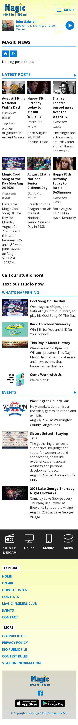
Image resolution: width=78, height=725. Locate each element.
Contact (10, 617)
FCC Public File (14, 636)
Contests (10, 597)
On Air (7, 583)
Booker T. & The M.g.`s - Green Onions (36, 27)
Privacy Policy (15, 642)
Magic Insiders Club (19, 603)
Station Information (21, 663)
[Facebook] (40, 694)
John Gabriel (26, 22)
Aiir (64, 713)
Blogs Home (5, 53)
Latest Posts (16, 75)
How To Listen (14, 590)
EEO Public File (14, 649)
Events (9, 392)
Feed (13, 53)
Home (7, 576)
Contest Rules (15, 656)
